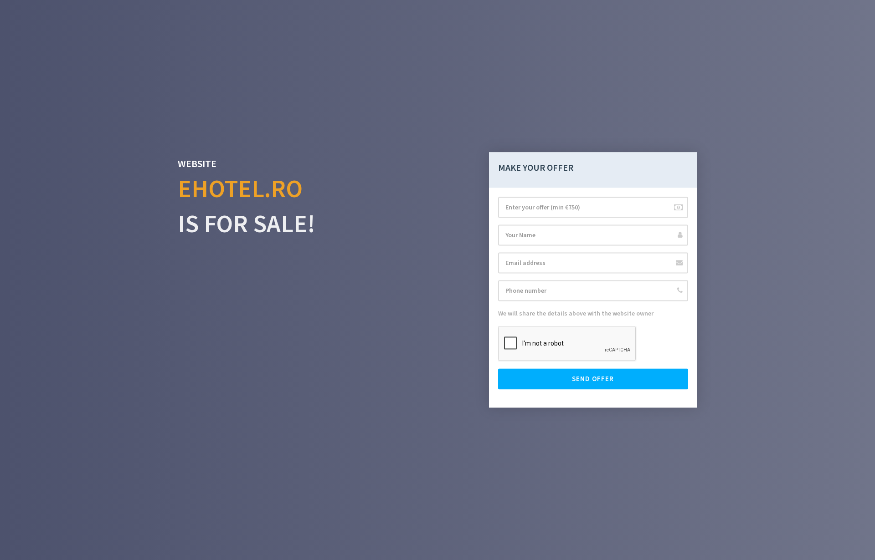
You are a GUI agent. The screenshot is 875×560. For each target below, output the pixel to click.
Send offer (593, 379)
